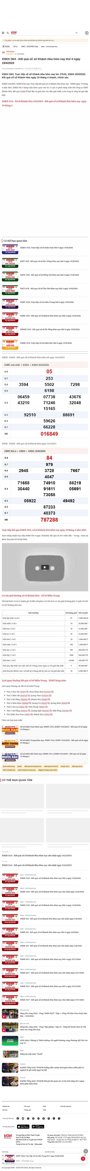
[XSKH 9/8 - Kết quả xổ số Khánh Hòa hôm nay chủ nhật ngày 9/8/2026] (10, 919)
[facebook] (17, 1118)
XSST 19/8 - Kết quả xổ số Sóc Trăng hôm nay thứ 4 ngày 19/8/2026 (49, 261)
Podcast (22, 1064)
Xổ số (15, 46)
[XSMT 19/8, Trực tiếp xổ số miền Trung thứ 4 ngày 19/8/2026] (10, 304)
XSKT (27, 714)
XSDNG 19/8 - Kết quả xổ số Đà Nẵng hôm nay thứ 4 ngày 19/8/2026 (50, 329)
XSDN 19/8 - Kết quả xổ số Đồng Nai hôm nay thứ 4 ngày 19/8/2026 (49, 275)
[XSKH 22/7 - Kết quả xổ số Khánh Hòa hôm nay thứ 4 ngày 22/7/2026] (10, 987)
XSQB (64, 703)
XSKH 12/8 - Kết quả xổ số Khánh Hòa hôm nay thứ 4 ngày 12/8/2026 (50, 905)
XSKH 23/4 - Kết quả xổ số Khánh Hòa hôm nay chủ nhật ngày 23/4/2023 (37, 865)
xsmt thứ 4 (65, 766)
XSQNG (46, 710)
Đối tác (5, 1110)
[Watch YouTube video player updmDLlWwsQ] (45, 567)
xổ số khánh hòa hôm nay (27, 770)
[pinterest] (33, 1118)
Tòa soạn (27, 1106)
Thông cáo (27, 1110)
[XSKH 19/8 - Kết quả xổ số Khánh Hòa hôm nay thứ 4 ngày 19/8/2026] (10, 317)
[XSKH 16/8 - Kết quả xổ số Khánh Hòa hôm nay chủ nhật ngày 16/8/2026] (10, 892)
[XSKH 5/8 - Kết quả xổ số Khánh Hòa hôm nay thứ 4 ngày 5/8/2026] (10, 933)
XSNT (42, 706)
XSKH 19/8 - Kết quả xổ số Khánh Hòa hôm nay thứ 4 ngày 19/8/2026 (50, 315)
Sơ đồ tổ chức (50, 1152)
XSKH (22, 91)
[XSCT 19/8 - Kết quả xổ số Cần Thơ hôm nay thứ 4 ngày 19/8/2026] (10, 290)
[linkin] (38, 1118)
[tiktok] (28, 1118)
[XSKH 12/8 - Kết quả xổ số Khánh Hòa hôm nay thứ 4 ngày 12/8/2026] (10, 906)
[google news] (43, 1118)
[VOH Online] (14, 33)
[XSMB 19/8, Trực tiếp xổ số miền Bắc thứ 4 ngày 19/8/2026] (10, 345)
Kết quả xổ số (77, 766)
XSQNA (45, 695)
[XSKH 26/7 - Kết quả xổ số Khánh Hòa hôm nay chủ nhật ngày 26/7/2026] (10, 973)
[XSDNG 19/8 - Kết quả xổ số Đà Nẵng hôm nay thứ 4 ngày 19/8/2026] (10, 331)
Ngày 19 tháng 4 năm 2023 (48, 770)
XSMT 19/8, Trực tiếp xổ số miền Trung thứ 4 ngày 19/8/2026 (47, 302)
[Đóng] (85, 1155)
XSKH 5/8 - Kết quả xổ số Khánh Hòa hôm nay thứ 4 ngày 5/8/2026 (49, 932)
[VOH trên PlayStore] (38, 1126)
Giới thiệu (5, 1152)
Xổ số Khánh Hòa (9, 770)
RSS (44, 1106)
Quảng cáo (6, 1106)
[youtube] (23, 1118)
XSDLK (24, 695)
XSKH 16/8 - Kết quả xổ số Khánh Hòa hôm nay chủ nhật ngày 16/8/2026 (52, 891)
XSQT (44, 703)
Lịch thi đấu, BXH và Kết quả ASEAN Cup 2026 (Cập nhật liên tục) (33, 40)
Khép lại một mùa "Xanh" (31, 1054)
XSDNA (24, 699)
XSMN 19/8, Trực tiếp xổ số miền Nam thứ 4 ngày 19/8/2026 (46, 247)
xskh (20, 766)
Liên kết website (65, 1106)
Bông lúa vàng (24, 1010)
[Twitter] (53, 1118)
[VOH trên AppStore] (23, 1126)
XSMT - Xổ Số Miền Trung (29, 46)
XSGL (22, 706)
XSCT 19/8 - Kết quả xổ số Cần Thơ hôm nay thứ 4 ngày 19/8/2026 (49, 288)
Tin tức (7, 46)
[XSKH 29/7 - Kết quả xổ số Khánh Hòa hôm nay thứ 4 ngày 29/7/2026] (10, 960)
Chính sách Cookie (8, 1163)
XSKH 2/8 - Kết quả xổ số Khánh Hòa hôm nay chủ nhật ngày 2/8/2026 (51, 945)
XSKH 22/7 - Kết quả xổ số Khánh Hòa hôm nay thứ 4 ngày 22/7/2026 (50, 986)
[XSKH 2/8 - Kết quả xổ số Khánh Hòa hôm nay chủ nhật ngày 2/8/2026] (10, 946)
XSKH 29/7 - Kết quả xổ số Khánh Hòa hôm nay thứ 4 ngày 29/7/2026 (50, 959)
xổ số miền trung (9, 766)
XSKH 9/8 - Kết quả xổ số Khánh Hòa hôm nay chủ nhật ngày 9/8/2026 (51, 918)
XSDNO (65, 710)
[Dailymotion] (59, 1118)
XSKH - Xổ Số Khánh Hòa (49, 46)
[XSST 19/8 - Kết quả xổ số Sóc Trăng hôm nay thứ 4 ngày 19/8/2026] (10, 263)
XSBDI (25, 703)
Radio (22, 1037)
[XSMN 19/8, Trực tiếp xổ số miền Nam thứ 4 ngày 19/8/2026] (10, 249)
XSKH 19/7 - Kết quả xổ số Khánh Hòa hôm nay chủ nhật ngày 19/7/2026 (52, 999)
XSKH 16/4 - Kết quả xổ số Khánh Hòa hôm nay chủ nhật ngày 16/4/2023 (37, 855)
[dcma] (48, 1118)
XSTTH (48, 691)
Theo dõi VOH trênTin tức (33, 68)
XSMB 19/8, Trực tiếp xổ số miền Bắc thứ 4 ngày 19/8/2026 (46, 343)
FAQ (44, 1110)
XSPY (23, 691)
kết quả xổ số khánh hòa (33, 766)
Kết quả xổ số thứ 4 (51, 766)
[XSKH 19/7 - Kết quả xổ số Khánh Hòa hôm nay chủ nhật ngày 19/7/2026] (10, 1000)
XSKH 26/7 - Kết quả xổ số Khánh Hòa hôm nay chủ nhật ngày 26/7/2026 (52, 972)
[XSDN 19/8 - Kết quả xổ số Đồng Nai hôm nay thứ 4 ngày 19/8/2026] (10, 276)
